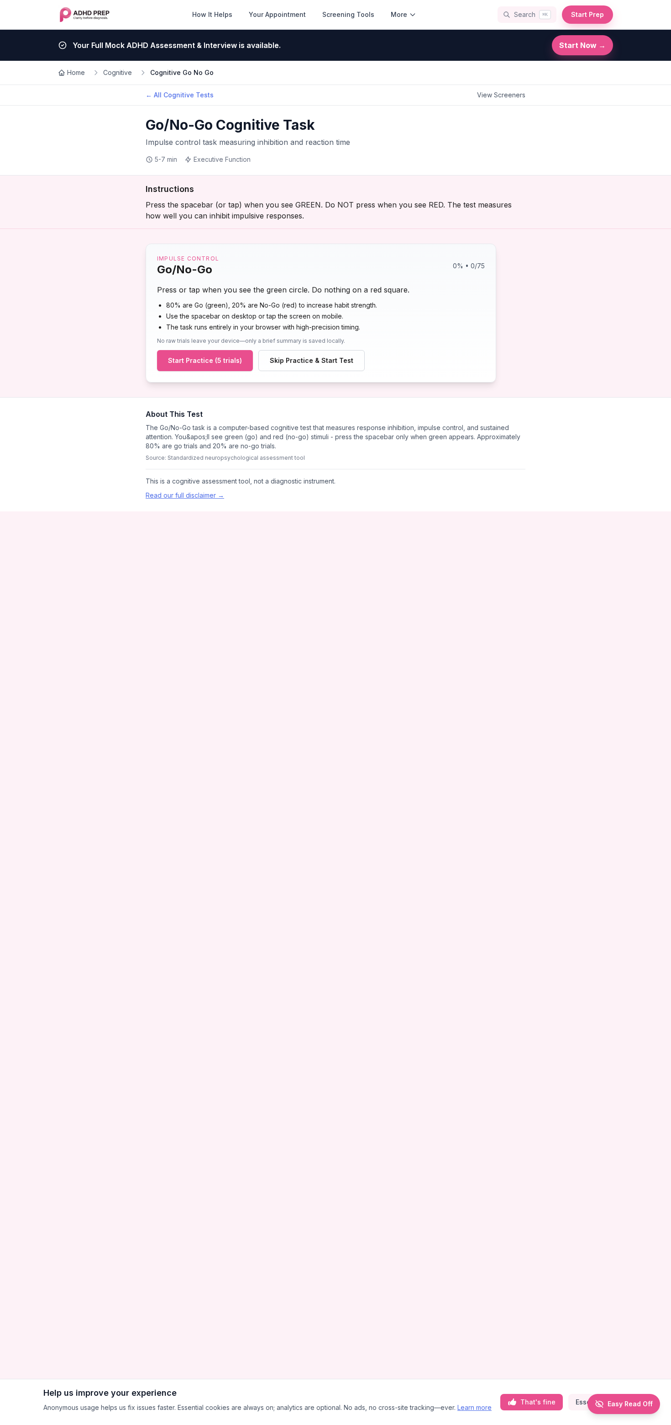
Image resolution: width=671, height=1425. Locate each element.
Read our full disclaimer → (185, 495)
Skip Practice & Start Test (311, 360)
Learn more (474, 1407)
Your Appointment (277, 14)
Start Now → (582, 45)
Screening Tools (348, 14)
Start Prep (587, 14)
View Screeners (501, 95)
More (399, 14)
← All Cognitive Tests (180, 95)
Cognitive (117, 72)
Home (76, 72)
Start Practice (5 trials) (205, 360)
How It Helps (212, 14)
